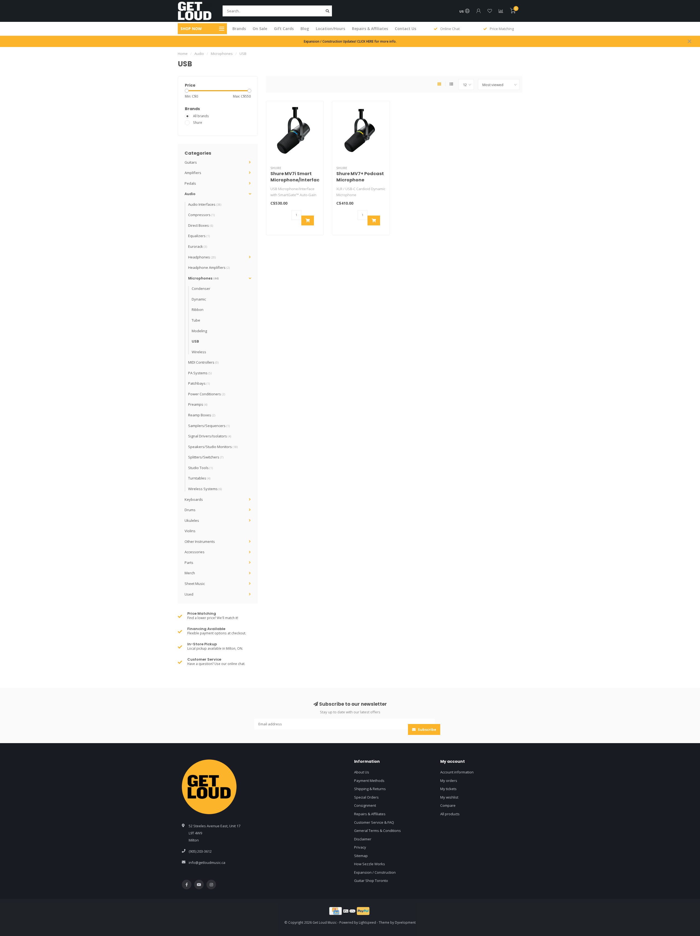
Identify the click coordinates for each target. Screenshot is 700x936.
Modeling (199, 330)
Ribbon (197, 309)
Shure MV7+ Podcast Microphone (360, 176)
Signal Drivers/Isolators (209, 436)
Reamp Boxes (201, 415)
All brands (201, 116)
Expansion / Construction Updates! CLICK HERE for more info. (350, 41)
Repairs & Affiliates (370, 28)
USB (195, 341)
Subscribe (426, 729)
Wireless (199, 351)
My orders (448, 780)
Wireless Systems (205, 488)
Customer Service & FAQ (374, 822)
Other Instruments (200, 541)
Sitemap (361, 855)
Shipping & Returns (370, 788)
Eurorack (197, 246)
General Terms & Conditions (377, 830)
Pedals (190, 183)
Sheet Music (195, 583)
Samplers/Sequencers (209, 425)
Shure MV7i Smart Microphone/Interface (296, 176)
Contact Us (405, 28)
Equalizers (199, 235)
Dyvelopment (405, 922)
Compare (448, 805)
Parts (189, 562)
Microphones (203, 278)
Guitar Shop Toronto (371, 880)
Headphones (202, 257)
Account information (457, 772)
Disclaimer (362, 839)
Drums (190, 509)
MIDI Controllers (203, 362)
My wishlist (449, 797)
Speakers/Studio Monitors (213, 446)
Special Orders (366, 797)
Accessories (195, 551)
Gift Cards (284, 28)
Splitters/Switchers (205, 457)
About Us (361, 772)
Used (189, 594)
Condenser (201, 288)
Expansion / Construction (375, 872)
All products (450, 813)
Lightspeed (367, 922)
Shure (197, 122)
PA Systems (200, 372)
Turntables (199, 478)
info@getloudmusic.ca (207, 862)
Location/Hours (330, 28)
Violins (190, 530)
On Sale (260, 28)
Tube (196, 320)
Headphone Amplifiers (209, 267)
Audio (190, 193)
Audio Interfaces (204, 204)
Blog (305, 28)
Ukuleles (192, 520)
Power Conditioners (206, 394)
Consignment (365, 805)
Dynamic (199, 299)
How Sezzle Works (369, 863)
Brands (239, 28)
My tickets (448, 788)
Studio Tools (200, 467)
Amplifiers (193, 172)
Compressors (201, 214)
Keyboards (194, 499)
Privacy (360, 847)
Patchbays (199, 383)
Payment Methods (369, 780)
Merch (190, 572)
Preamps (197, 404)
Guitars (191, 162)
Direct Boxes (200, 225)
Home (183, 53)
